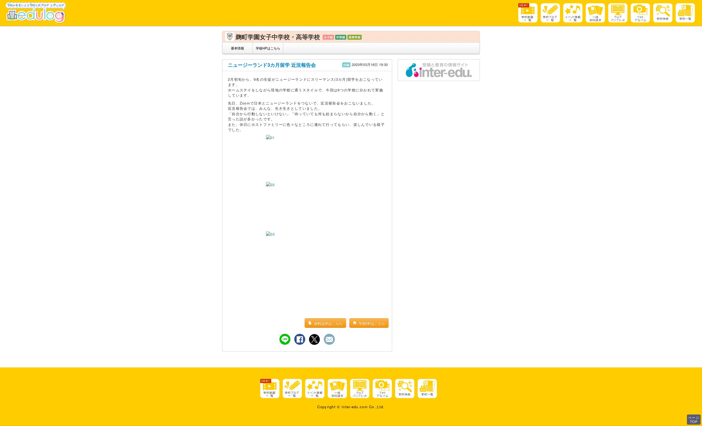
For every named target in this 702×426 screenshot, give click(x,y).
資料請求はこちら (327, 323)
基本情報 (237, 48)
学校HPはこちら (268, 48)
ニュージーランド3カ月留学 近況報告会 (272, 64)
